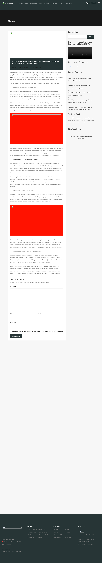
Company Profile (43, 535)
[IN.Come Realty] (8, 4)
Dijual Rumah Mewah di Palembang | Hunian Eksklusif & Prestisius (80, 80)
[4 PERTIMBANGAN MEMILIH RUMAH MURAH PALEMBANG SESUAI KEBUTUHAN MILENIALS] (37, 47)
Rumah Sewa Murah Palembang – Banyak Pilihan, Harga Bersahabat (79, 94)
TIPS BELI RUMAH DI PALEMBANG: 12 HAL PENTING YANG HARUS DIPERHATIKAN (80, 108)
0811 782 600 (90, 534)
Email (40, 313)
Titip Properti (68, 3)
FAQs (61, 3)
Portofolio (31, 537)
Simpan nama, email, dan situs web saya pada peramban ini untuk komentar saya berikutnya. (37, 331)
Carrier (40, 3)
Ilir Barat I (56, 529)
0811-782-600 (92, 3)
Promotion (47, 3)
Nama (12, 313)
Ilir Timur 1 (56, 532)
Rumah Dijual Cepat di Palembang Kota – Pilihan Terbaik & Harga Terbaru (79, 87)
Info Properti (42, 529)
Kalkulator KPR (32, 532)
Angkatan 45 (57, 537)
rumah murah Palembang (17, 77)
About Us (55, 3)
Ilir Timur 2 (67, 529)
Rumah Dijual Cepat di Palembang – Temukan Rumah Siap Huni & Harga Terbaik (80, 101)
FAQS (29, 535)
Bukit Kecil (67, 532)
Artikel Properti (28, 67)
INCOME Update (32, 529)
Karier (40, 537)
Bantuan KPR (43, 532)
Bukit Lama (68, 537)
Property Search (23, 3)
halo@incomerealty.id (87, 544)
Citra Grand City (58, 535)
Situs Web (13, 322)
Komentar (13, 286)
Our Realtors (33, 3)
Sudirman (67, 535)
